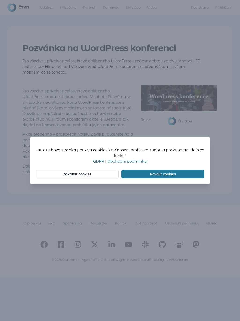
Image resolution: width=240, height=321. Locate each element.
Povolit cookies (163, 174)
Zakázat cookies (77, 174)
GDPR (99, 161)
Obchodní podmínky (127, 161)
